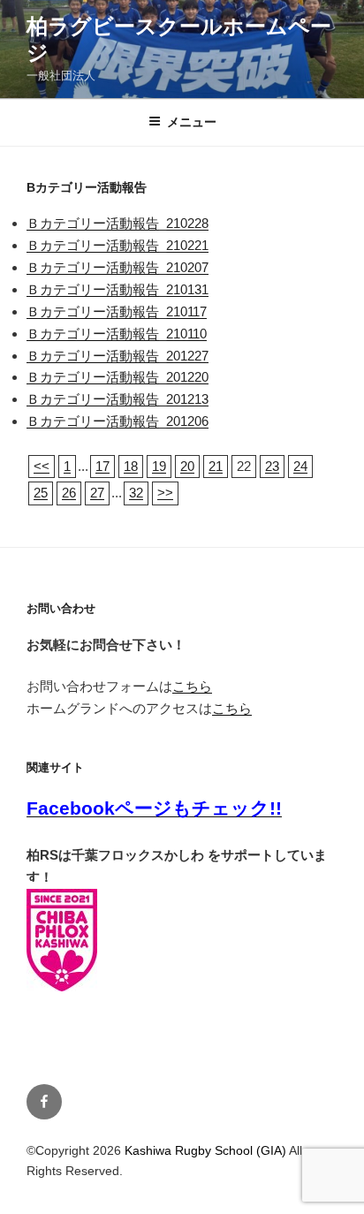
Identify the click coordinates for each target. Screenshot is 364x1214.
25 (41, 492)
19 (159, 466)
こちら (192, 686)
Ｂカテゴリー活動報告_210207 (118, 267)
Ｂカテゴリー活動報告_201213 (118, 398)
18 (131, 466)
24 (300, 466)
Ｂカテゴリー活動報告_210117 (117, 311)
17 (102, 466)
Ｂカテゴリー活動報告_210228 (118, 223)
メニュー (191, 122)
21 (216, 466)
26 (69, 492)
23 (272, 466)
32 (136, 492)
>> (165, 492)
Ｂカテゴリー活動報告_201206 (118, 421)
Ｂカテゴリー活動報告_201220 (118, 376)
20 (187, 466)
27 (97, 492)
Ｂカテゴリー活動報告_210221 (118, 245)
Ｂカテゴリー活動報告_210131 (118, 289)
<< (41, 466)
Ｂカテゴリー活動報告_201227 (118, 355)
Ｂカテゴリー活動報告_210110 (117, 333)
